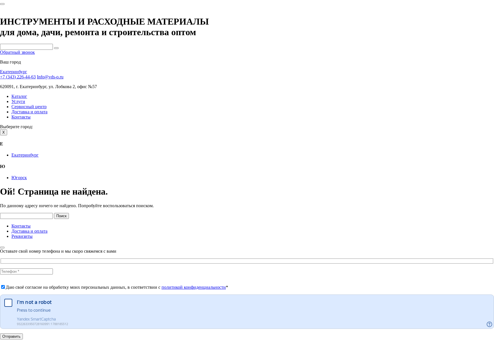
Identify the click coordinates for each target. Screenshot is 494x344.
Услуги (18, 101)
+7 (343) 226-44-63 (18, 76)
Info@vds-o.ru (50, 76)
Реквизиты (22, 236)
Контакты (21, 116)
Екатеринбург (13, 71)
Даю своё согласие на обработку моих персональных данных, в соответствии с (117, 287)
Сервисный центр (29, 106)
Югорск (19, 177)
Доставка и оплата (29, 111)
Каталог (19, 96)
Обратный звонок (17, 52)
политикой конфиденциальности (194, 287)
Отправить (11, 336)
